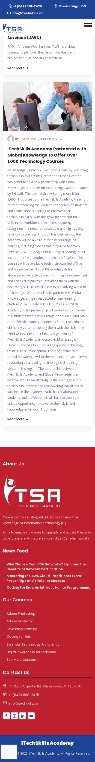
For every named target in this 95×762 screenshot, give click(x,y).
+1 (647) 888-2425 (27, 6)
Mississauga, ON (72, 6)
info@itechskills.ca (28, 13)
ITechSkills (29, 139)
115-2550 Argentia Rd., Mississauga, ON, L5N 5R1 (45, 686)
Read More (15, 68)
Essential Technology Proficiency (33, 644)
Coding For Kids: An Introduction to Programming (48, 587)
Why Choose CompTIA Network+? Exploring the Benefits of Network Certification (46, 566)
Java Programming (22, 629)
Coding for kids (19, 636)
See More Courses (21, 659)
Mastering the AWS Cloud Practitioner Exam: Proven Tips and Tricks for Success (44, 578)
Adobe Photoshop (21, 613)
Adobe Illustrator (20, 621)
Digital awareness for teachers (31, 652)
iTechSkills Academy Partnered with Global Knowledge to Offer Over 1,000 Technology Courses (46, 155)
